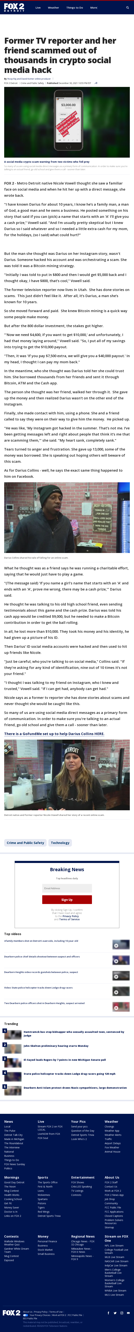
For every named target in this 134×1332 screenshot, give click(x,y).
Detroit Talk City (13, 1135)
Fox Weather (112, 1147)
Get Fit (8, 1203)
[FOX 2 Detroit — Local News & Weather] (15, 7)
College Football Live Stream (116, 1251)
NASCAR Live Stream (116, 1261)
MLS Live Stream (114, 1294)
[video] (121, 944)
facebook (108, 1313)
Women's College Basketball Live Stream (114, 1283)
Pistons (42, 1203)
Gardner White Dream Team (16, 1250)
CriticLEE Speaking (81, 1186)
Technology (60, 843)
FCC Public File (113, 1207)
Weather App (112, 1130)
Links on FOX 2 (12, 1215)
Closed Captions (114, 1215)
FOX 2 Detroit (10, 83)
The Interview (12, 1147)
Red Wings (44, 1211)
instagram (122, 1313)
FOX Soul (43, 1138)
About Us (112, 1177)
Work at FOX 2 (113, 1190)
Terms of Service (69, 919)
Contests (76, 1195)
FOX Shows (77, 1182)
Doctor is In (10, 1211)
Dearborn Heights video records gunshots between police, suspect (41, 972)
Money (43, 1236)
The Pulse (9, 1130)
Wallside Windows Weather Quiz (14, 1243)
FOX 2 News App (114, 1195)
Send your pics (79, 1126)
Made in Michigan (14, 1139)
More (93, 7)
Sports (43, 1177)
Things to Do (11, 1160)
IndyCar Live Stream (116, 1265)
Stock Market (45, 1249)
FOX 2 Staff (111, 1182)
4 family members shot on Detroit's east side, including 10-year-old (41, 940)
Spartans (43, 1199)
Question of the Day (82, 1130)
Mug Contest (11, 1190)
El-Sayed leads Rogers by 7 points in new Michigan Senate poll (65, 1059)
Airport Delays (113, 1143)
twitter (115, 1313)
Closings (109, 1126)
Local (7, 1126)
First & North (45, 1186)
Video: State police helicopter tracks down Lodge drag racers (38, 987)
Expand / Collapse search (128, 7)
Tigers (41, 1207)
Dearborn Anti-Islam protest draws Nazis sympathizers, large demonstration (75, 1087)
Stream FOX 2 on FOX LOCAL (50, 1128)
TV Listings (77, 1190)
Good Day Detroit (14, 1182)
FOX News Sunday (14, 1164)
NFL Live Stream (114, 1245)
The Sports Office (48, 1182)
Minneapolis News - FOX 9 (82, 1257)
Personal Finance (47, 1241)
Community (111, 1203)
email (128, 1313)
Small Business (46, 1254)
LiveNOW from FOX (49, 1133)
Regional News (83, 1236)
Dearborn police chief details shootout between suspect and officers (42, 956)
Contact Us (111, 1186)
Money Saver (11, 1207)
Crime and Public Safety (32, 83)
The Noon (10, 1186)
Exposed (9, 1260)
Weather (111, 1121)
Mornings (11, 1177)
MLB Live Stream (114, 1257)
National (9, 1151)
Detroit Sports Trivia (82, 1135)
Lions (41, 1190)
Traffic (108, 1139)
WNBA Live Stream (115, 1290)
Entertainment (83, 1177)
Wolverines (44, 1195)
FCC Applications (114, 1211)
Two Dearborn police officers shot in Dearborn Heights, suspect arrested (44, 1003)
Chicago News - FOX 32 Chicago (82, 1243)
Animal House (112, 1151)
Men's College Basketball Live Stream (113, 1273)
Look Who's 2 (79, 1139)
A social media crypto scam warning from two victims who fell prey (47, 161)
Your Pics (78, 1121)
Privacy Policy (71, 916)
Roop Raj (12, 78)
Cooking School (13, 1199)
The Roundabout (13, 1143)
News (8, 1121)
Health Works (11, 1195)
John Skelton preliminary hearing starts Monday (56, 1045)
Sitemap (109, 1227)
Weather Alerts (113, 1135)
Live (41, 1121)
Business (9, 1155)
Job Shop (110, 1199)
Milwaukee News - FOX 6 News (81, 1250)
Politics (8, 1168)
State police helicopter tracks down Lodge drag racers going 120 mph (70, 1073)
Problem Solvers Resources (114, 1221)
